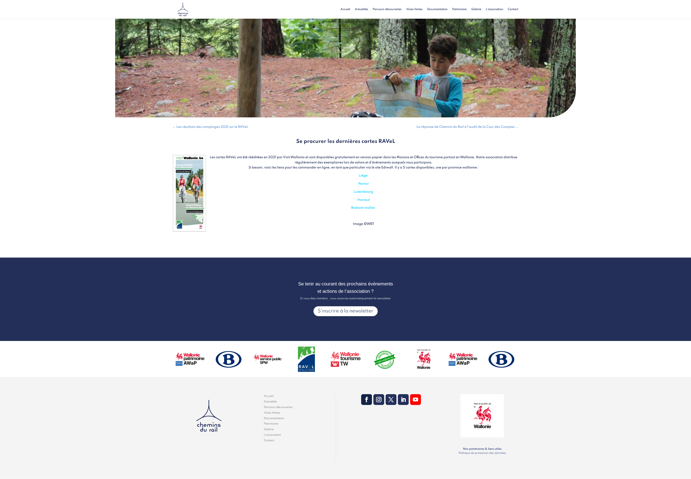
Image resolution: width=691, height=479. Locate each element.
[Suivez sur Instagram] (378, 399)
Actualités (361, 9)
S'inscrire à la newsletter (345, 311)
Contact (513, 9)
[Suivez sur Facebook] (366, 399)
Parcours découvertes (387, 9)
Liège (363, 175)
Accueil (345, 9)
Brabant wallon (363, 207)
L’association (494, 9)
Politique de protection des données (482, 453)
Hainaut (363, 199)
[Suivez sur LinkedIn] (403, 399)
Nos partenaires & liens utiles (482, 449)
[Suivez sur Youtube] (415, 399)
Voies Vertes (414, 9)
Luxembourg (363, 191)
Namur (363, 183)
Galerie (476, 9)
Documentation (437, 9)
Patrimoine (459, 9)
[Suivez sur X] (391, 399)
